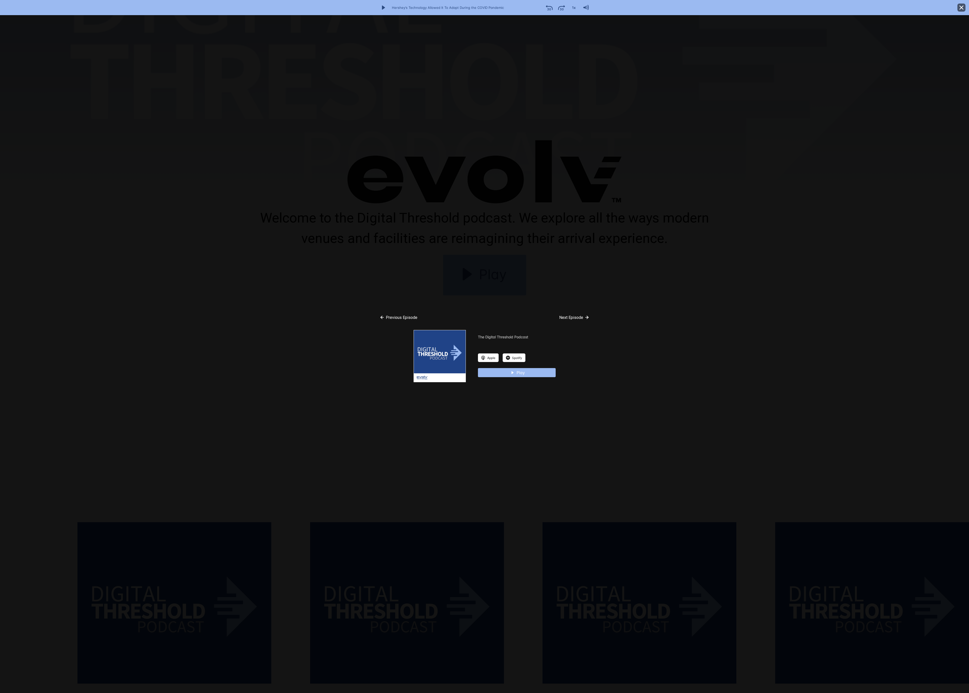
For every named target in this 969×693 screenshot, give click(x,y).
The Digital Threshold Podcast (503, 337)
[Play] (383, 7)
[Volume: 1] (586, 7)
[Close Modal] (961, 7)
